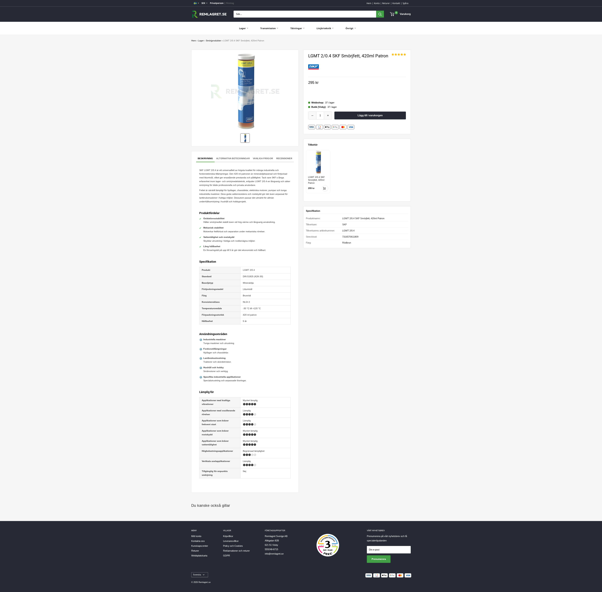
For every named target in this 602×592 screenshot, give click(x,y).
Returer (386, 3)
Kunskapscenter (199, 546)
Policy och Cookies (233, 546)
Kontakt (396, 3)
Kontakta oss (198, 541)
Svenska (197, 575)
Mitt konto (196, 536)
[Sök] (380, 14)
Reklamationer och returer (236, 550)
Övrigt (349, 28)
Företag (230, 3)
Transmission (268, 28)
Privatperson (217, 3)
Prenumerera (379, 559)
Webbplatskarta (199, 555)
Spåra (405, 3)
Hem (369, 3)
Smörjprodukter (213, 40)
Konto (377, 3)
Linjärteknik (324, 28)
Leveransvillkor (231, 541)
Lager (242, 28)
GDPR (226, 555)
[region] (357, 174)
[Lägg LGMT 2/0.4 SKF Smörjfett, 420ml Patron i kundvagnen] (325, 188)
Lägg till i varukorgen (370, 115)
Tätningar (296, 28)
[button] (399, 54)
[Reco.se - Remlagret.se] (328, 542)
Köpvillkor (228, 536)
